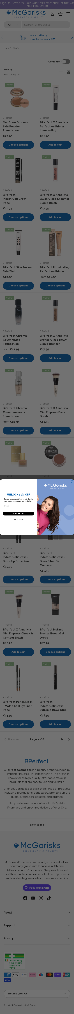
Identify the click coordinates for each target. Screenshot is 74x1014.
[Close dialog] (72, 481)
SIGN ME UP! (18, 513)
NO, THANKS (18, 519)
